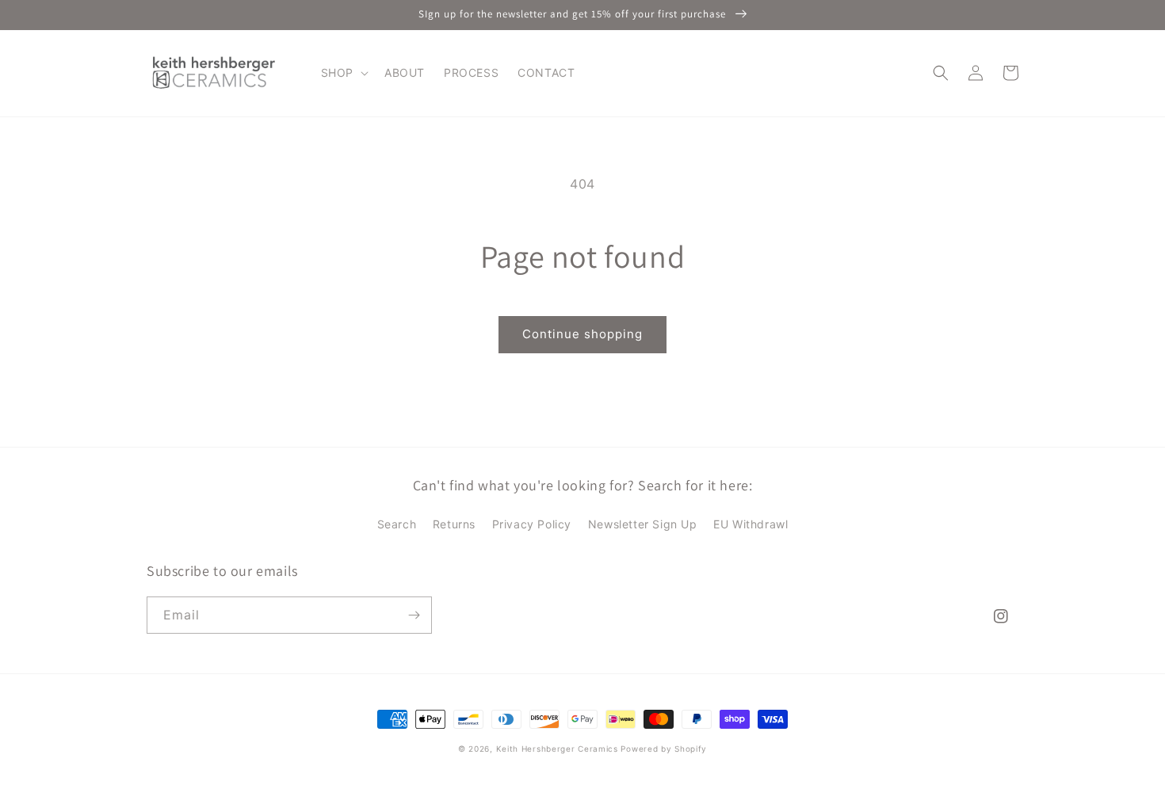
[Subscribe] (413, 615)
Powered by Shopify (664, 748)
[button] (343, 73)
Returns (454, 524)
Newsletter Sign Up (642, 524)
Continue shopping (582, 333)
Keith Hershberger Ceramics (557, 748)
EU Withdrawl (750, 524)
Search (397, 524)
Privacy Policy (531, 524)
